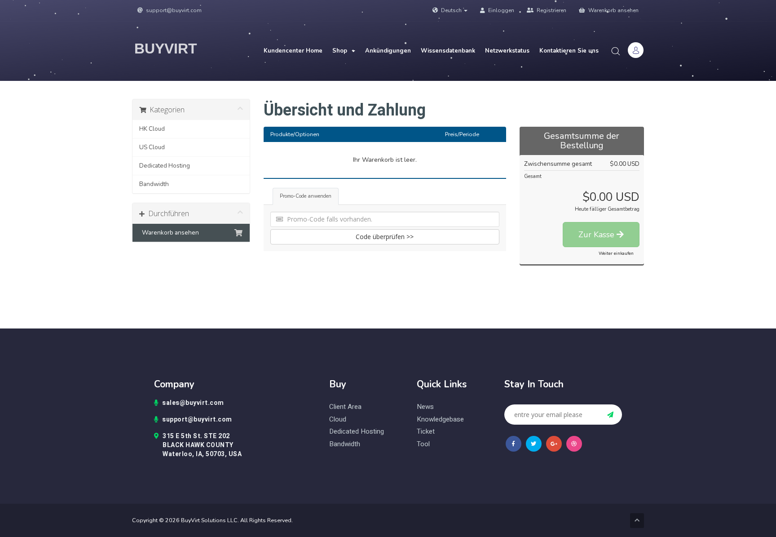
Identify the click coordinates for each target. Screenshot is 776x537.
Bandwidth (154, 184)
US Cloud (152, 147)
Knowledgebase (440, 419)
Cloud (337, 419)
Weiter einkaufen (616, 253)
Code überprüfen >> (385, 236)
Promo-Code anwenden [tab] (305, 196)
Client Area (345, 407)
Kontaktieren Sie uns (569, 51)
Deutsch (451, 10)
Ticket (426, 431)
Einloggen (500, 10)
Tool (423, 444)
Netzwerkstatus (507, 51)
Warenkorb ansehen (613, 10)
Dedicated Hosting (164, 165)
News (425, 407)
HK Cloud (152, 128)
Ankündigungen (388, 51)
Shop (341, 51)
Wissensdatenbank (448, 51)
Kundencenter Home (293, 51)
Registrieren (550, 10)
